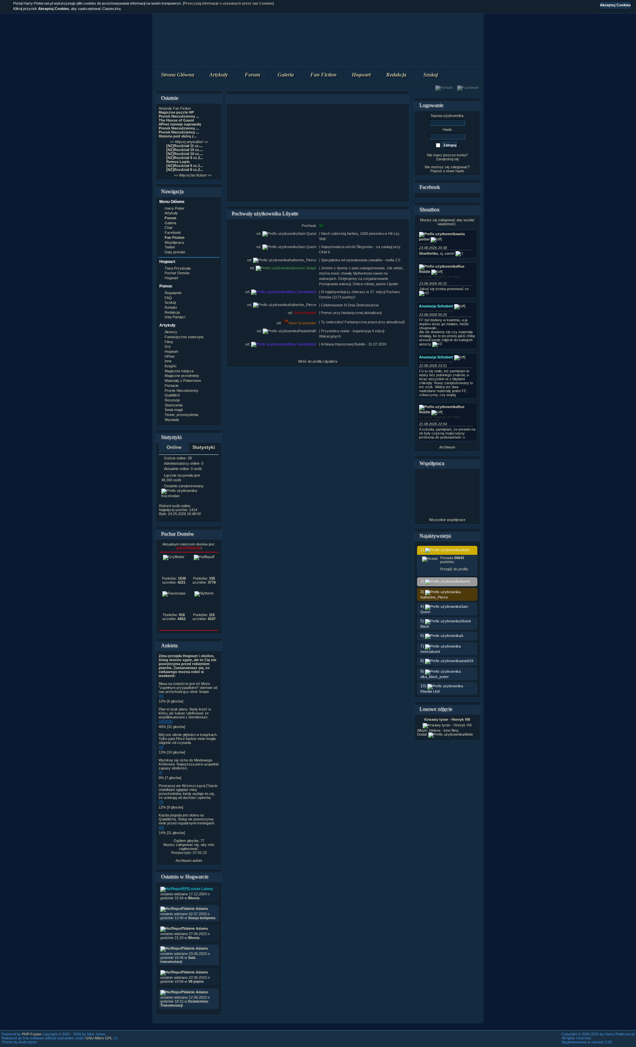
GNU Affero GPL (98, 1038)
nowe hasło (455, 171)
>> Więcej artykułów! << (189, 142)
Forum (252, 75)
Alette (468, 734)
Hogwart (361, 75)
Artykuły (218, 75)
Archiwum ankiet (189, 861)
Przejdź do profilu (454, 569)
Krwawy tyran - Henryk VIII (447, 719)
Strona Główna (177, 75)
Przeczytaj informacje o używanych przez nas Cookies (228, 3)
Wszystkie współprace (447, 520)
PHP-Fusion (31, 1034)
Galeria (286, 75)
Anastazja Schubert (436, 306)
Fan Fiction (323, 75)
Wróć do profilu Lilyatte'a (317, 361)
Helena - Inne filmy (444, 730)
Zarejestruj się (447, 159)
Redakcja (396, 75)
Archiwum (447, 447)
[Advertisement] (317, 153)
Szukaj (430, 75)
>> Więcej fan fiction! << (193, 175)
